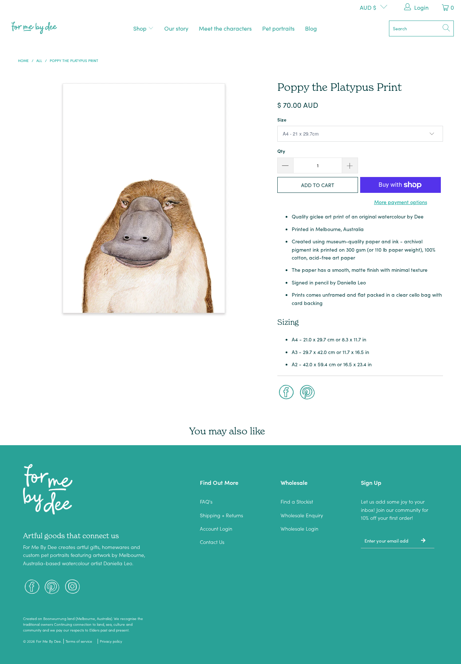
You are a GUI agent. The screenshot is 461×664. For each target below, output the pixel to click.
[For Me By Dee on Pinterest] (52, 587)
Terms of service (79, 641)
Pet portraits (278, 28)
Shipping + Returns (221, 515)
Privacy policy (111, 641)
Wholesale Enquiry (302, 515)
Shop (140, 28)
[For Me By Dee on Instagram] (72, 587)
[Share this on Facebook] (286, 393)
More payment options (400, 201)
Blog (311, 28)
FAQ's (206, 501)
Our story (176, 28)
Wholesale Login (299, 528)
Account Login (216, 528)
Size (281, 119)
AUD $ (368, 7)
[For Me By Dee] (34, 28)
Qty (281, 150)
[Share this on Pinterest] (308, 393)
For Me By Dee (48, 641)
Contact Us (212, 541)
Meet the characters (225, 28)
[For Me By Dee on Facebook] (32, 587)
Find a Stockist (297, 501)
